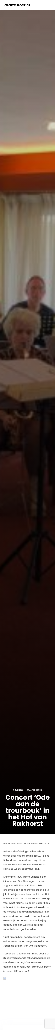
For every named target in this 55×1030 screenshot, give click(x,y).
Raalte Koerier (16, 5)
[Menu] (50, 5)
